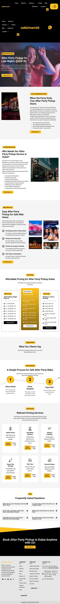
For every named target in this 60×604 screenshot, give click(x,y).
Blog (46, 3)
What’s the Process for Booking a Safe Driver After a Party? (14, 504)
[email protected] (53, 568)
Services (31, 3)
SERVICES (34, 588)
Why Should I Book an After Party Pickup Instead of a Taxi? (42, 518)
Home (16, 3)
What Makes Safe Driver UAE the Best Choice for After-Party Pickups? (13, 518)
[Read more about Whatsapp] (50, 27)
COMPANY (24, 595)
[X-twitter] (13, 579)
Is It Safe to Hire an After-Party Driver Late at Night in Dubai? (43, 504)
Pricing (40, 3)
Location (43, 6)
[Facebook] (2, 579)
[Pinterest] (8, 579)
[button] (47, 9)
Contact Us (35, 6)
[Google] (10, 579)
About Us (23, 3)
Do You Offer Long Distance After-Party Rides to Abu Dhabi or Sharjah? (13, 511)
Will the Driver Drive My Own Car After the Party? (43, 511)
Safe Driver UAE (35, 602)
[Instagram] (5, 579)
